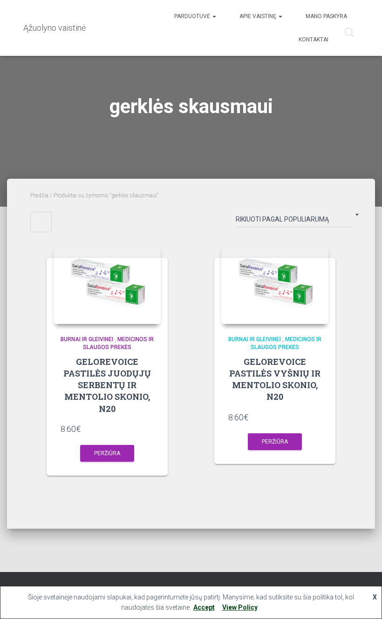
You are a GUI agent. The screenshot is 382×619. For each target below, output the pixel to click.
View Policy (240, 607)
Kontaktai (313, 39)
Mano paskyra (326, 16)
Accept (204, 607)
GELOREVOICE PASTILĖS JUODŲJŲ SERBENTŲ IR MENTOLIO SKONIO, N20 (107, 385)
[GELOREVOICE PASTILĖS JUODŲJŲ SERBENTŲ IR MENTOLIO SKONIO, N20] (107, 284)
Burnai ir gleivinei (87, 339)
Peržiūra (107, 453)
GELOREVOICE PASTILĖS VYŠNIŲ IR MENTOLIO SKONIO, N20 (275, 379)
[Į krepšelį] (149, 428)
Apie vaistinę (258, 16)
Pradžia (39, 195)
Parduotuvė (192, 16)
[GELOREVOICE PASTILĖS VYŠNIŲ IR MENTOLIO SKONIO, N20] (274, 284)
